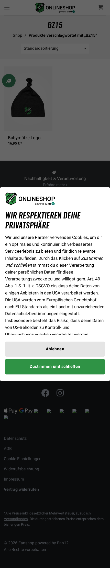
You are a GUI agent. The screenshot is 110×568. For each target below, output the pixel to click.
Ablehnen (55, 349)
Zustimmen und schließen (55, 366)
